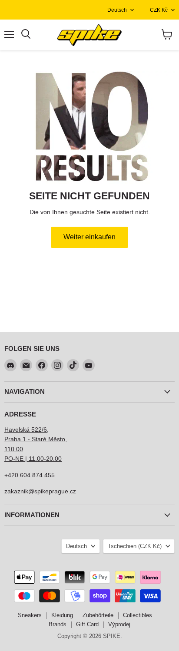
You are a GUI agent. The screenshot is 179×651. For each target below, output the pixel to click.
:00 (57, 458)
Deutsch (117, 10)
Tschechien (135, 546)
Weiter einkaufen (89, 237)
